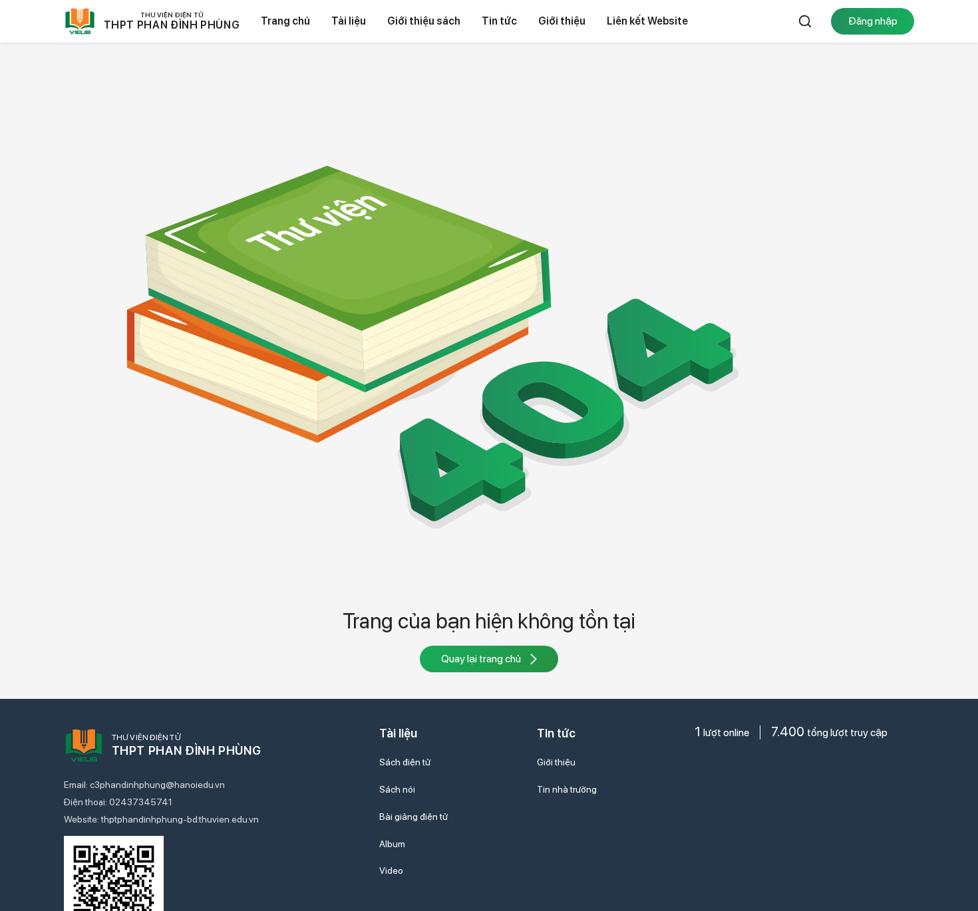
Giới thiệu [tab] (561, 21)
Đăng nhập (872, 21)
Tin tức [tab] (499, 21)
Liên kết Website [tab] (647, 21)
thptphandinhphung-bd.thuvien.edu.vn (180, 819)
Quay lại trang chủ (481, 658)
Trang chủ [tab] (285, 21)
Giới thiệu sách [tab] (423, 21)
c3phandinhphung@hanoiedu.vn (157, 784)
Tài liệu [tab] (348, 21)
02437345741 (140, 802)
